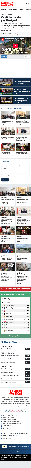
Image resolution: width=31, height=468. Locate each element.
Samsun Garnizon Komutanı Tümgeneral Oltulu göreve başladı (7, 138)
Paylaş (5, 56)
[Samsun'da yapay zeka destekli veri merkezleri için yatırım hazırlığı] (23, 114)
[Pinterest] (12, 410)
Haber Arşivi (6, 428)
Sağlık (19, 273)
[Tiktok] (21, 410)
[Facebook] (6, 410)
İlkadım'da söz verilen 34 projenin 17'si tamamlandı (6, 258)
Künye (16, 435)
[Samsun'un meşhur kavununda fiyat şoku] (23, 147)
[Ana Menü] (28, 3)
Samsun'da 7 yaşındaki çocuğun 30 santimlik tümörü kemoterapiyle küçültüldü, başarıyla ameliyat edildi (23, 279)
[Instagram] (15, 410)
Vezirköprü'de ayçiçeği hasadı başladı (5, 154)
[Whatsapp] (24, 410)
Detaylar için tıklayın (15, 336)
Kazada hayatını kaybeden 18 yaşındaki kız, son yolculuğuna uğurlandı (6, 277)
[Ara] (26, 3)
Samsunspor (12, 9)
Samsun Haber (6, 438)
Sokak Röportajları (23, 433)
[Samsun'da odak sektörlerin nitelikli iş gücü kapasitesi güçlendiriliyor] (23, 131)
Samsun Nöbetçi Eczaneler (10, 415)
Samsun (3, 9)
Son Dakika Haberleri (9, 427)
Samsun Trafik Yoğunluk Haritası (11, 421)
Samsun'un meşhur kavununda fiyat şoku (22, 240)
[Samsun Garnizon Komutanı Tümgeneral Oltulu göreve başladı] (8, 131)
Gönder (5, 180)
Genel (4, 435)
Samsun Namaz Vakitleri (9, 419)
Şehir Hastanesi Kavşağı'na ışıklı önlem (22, 258)
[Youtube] (18, 410)
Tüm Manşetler (7, 425)
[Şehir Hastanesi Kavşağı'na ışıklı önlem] (23, 248)
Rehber (21, 9)
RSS (5, 446)
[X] (9, 410)
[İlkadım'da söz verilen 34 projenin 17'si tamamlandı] (7, 248)
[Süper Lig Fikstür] (29, 342)
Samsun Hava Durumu (9, 417)
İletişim (10, 435)
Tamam (3, 459)
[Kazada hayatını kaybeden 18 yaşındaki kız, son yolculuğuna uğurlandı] (7, 266)
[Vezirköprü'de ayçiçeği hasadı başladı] (8, 147)
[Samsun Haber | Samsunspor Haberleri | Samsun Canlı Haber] (7, 3)
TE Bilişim (19, 451)
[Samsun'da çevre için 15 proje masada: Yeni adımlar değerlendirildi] (8, 114)
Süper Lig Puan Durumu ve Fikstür (12, 423)
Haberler (3, 14)
